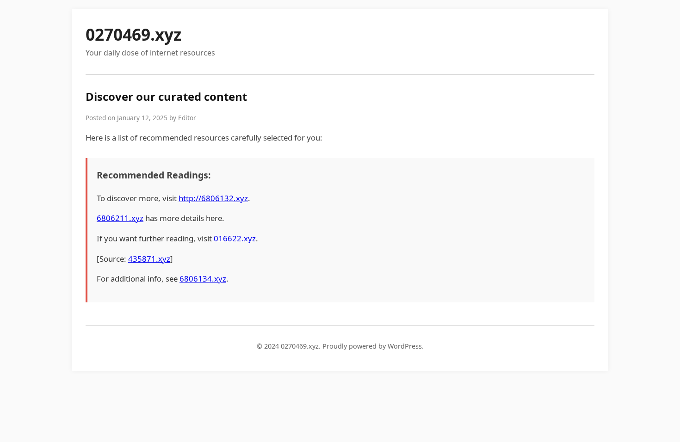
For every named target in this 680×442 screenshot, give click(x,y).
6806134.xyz (202, 278)
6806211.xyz (120, 218)
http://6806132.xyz (213, 198)
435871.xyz (149, 258)
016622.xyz (235, 238)
